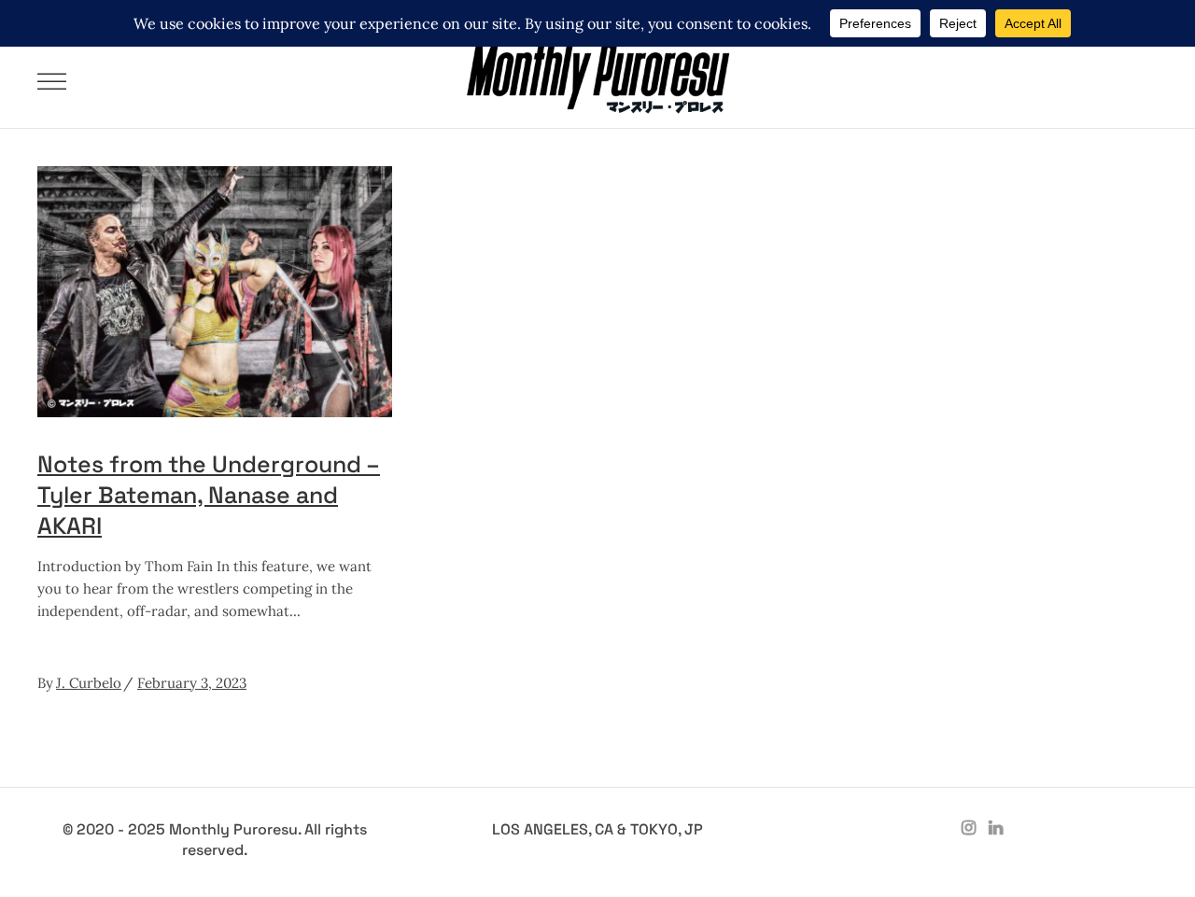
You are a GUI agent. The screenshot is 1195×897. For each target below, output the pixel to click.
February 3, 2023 (191, 683)
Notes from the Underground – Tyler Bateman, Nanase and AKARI (208, 494)
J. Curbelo (88, 683)
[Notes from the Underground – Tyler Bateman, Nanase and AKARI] (214, 291)
